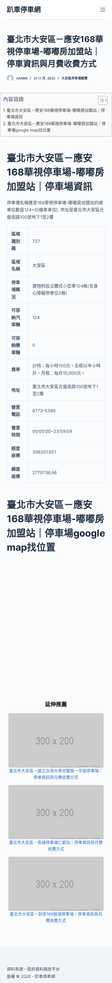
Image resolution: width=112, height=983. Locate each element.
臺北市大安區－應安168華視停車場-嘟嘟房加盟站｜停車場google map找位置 (56, 127)
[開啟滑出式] (102, 9)
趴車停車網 (24, 9)
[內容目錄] (103, 100)
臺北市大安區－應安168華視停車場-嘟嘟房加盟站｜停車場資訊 (56, 113)
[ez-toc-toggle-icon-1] (100, 101)
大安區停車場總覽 (74, 78)
